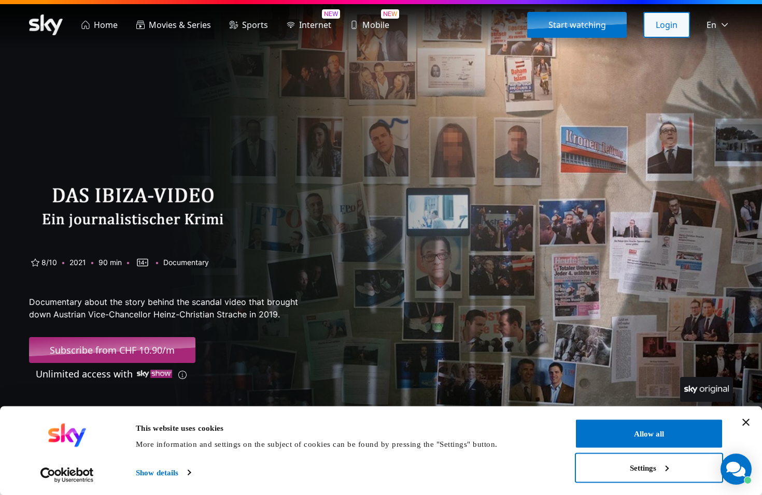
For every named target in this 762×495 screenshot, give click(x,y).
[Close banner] (746, 422)
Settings (643, 467)
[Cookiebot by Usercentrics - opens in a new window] (67, 475)
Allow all (649, 434)
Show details (157, 473)
